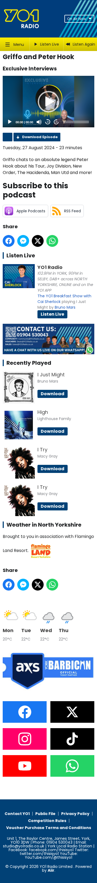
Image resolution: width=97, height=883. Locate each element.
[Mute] (39, 122)
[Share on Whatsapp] (52, 241)
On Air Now (76, 18)
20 (48, 122)
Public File (45, 813)
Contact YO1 (17, 813)
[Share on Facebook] (9, 241)
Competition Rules (47, 820)
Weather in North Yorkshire (43, 525)
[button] (48, 101)
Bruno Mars (65, 307)
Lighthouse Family (54, 418)
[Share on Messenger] (23, 241)
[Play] (9, 122)
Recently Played (28, 363)
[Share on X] (38, 241)
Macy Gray (47, 456)
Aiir (51, 870)
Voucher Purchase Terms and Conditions (48, 827)
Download (52, 394)
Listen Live (52, 314)
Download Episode (40, 136)
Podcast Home (7, 137)
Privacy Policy (75, 813)
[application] (48, 101)
